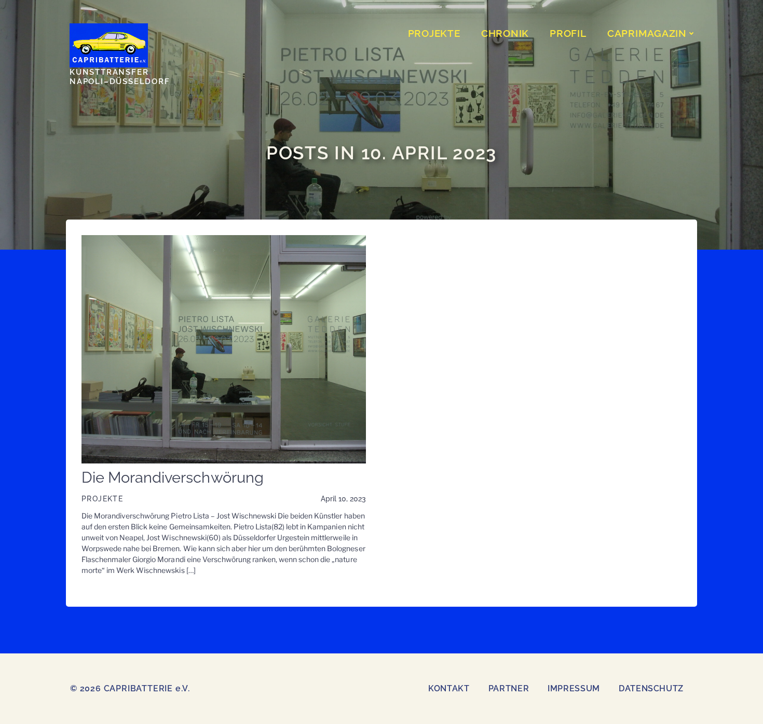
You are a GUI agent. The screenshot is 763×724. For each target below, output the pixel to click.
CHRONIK (505, 33)
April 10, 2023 (343, 499)
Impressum (574, 688)
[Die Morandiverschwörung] (223, 348)
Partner (508, 688)
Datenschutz (651, 688)
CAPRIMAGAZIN (647, 33)
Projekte (102, 499)
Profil (568, 33)
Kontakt (448, 688)
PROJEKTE (434, 33)
